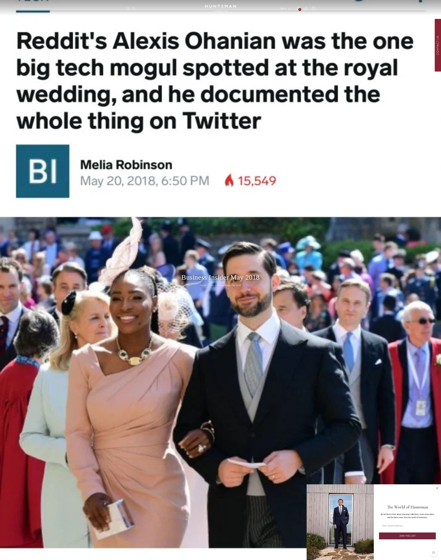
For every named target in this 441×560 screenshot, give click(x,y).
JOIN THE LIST (407, 536)
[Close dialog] (437, 488)
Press (212, 285)
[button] (133, 8)
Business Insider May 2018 (229, 285)
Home (203, 285)
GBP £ (283, 8)
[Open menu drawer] (128, 9)
